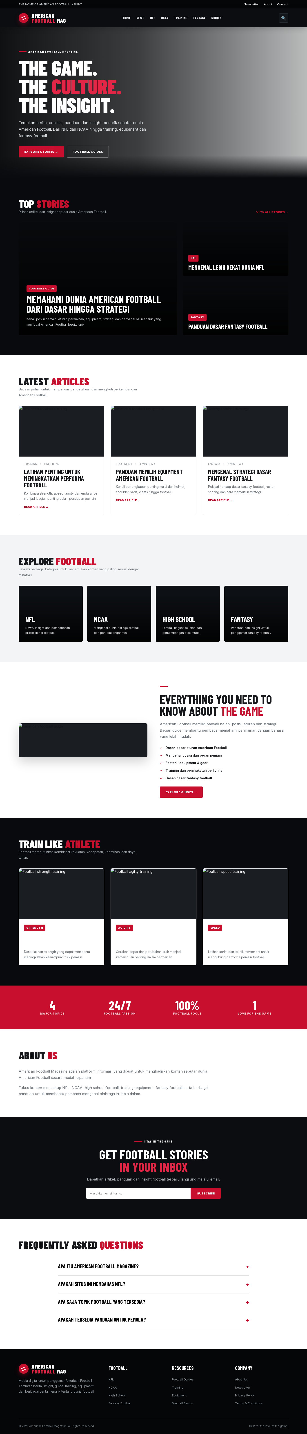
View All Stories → (272, 212)
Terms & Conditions (249, 1403)
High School (117, 1395)
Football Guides (88, 151)
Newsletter (251, 4)
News (140, 18)
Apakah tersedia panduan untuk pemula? (153, 1320)
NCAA (165, 18)
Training (181, 18)
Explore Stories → (41, 151)
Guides (216, 18)
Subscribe (206, 1193)
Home (127, 18)
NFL (153, 18)
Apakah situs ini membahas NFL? (153, 1284)
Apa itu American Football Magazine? (153, 1266)
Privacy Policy (245, 1395)
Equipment (179, 1395)
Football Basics (182, 1403)
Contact (282, 4)
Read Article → (36, 507)
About (268, 4)
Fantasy (199, 18)
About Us (241, 1379)
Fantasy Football (120, 1403)
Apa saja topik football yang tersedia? (153, 1302)
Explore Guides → (181, 792)
